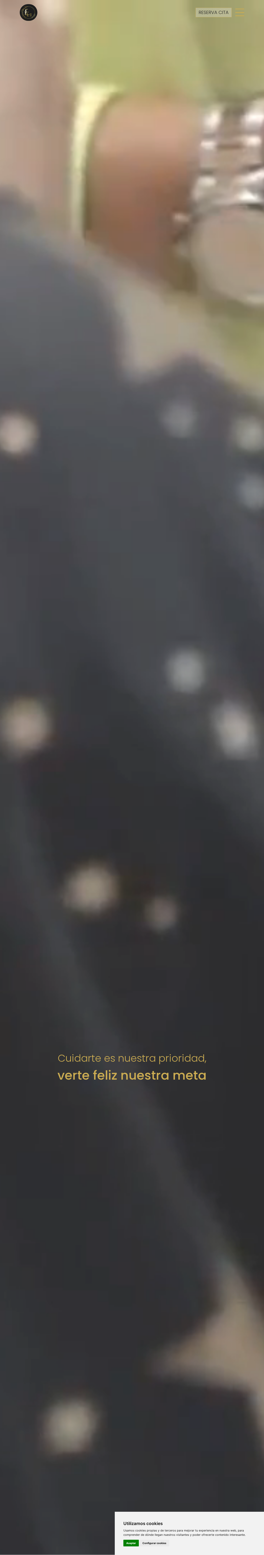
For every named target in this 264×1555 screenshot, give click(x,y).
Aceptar (131, 1543)
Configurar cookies (154, 1543)
